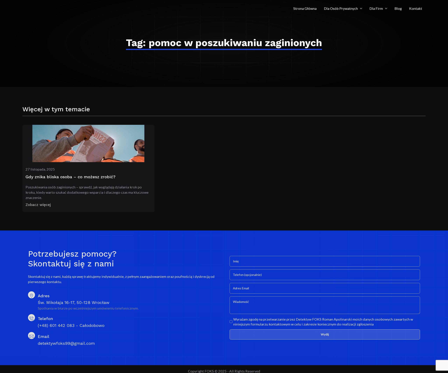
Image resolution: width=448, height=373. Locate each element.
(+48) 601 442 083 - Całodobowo (71, 325)
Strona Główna (305, 8)
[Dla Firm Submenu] (387, 8)
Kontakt (415, 8)
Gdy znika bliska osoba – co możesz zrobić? (70, 176)
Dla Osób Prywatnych (341, 8)
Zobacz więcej (38, 204)
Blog (398, 8)
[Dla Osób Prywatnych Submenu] (362, 8)
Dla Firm (376, 8)
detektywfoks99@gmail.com (66, 343)
